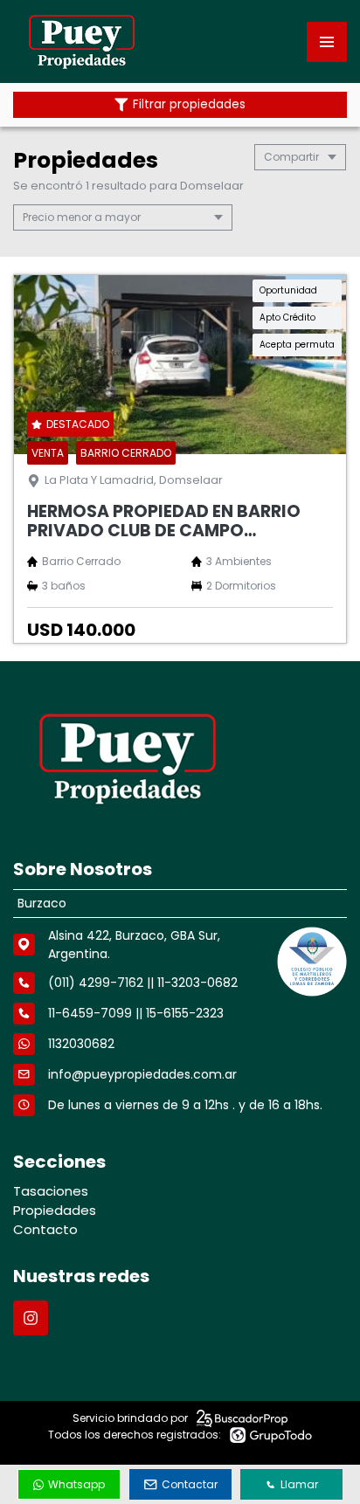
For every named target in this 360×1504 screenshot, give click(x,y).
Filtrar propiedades (189, 104)
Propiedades (54, 1210)
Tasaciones (50, 1191)
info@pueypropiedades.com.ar (142, 1074)
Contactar (190, 1484)
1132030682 (81, 1043)
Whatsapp (76, 1484)
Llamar (299, 1484)
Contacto (45, 1229)
